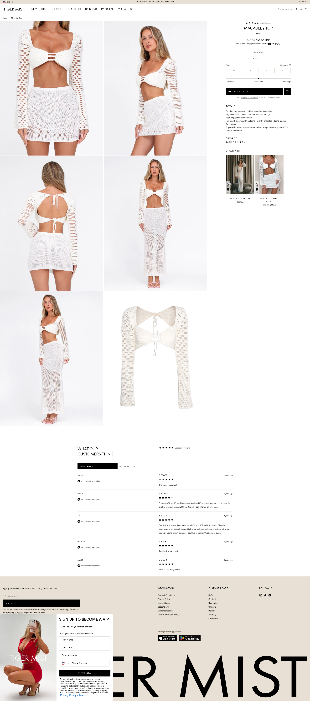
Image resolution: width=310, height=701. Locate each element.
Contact (212, 598)
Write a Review (91, 467)
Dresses (56, 9)
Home (5, 17)
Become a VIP (164, 606)
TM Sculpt (107, 9)
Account (303, 1)
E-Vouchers (213, 618)
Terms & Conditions (166, 595)
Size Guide (213, 602)
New (34, 9)
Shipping (212, 606)
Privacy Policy (39, 612)
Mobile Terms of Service (168, 614)
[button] (258, 23)
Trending (91, 9)
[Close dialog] (108, 619)
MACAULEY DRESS (240, 198)
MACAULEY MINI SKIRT (269, 200)
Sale (132, 9)
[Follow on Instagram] (260, 595)
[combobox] (65, 663)
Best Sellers (73, 9)
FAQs (210, 595)
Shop (44, 9)
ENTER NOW (84, 673)
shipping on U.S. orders (249, 97)
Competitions (164, 602)
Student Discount (165, 610)
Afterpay (212, 614)
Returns (211, 610)
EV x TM (121, 9)
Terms (82, 695)
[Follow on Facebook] (269, 595)
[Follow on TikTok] (265, 595)
